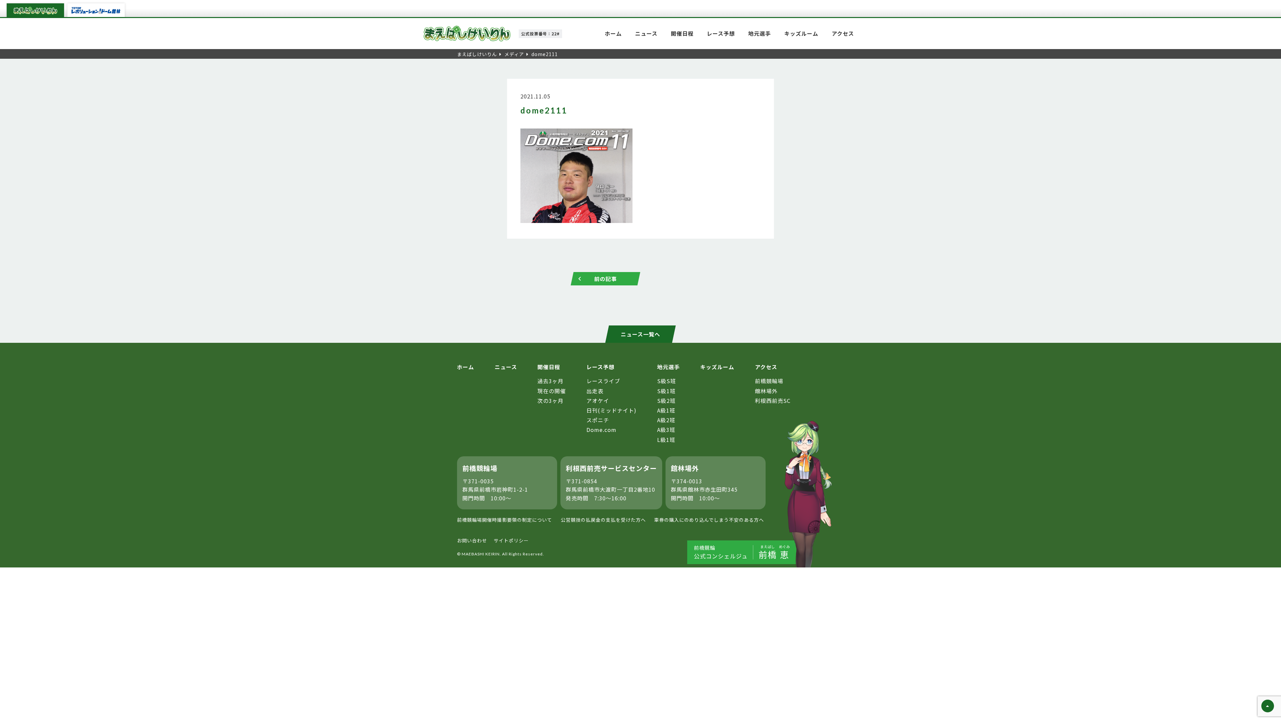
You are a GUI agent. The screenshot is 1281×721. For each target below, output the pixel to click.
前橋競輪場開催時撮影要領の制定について (504, 519)
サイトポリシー (511, 540)
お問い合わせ (472, 540)
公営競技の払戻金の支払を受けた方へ (603, 519)
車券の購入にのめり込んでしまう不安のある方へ (709, 519)
